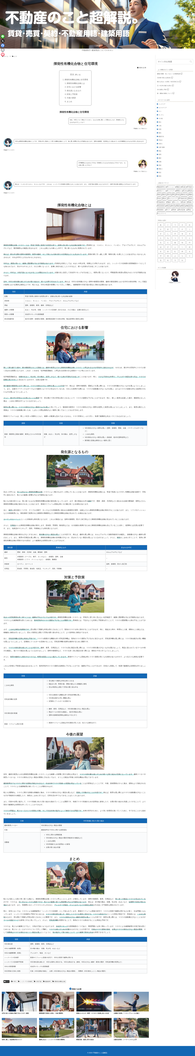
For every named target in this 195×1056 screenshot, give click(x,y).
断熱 (86, 1035)
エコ (7, 981)
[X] (2, 41)
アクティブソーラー (119, 1035)
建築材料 (48, 981)
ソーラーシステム (133, 1035)
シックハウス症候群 (26, 981)
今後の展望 (71, 98)
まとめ (69, 101)
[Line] (2, 36)
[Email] (2, 50)
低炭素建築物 (24, 1035)
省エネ (92, 1035)
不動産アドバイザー (175, 282)
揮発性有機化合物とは (76, 83)
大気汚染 (38, 981)
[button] (191, 61)
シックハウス (48, 1035)
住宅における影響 (74, 87)
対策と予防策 (72, 94)
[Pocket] (2, 54)
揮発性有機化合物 (59, 981)
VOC (14, 981)
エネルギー (80, 1035)
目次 (72, 74)
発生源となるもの (74, 91)
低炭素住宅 (16, 1035)
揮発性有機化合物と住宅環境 (76, 80)
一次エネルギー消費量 (7, 1035)
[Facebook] (2, 45)
